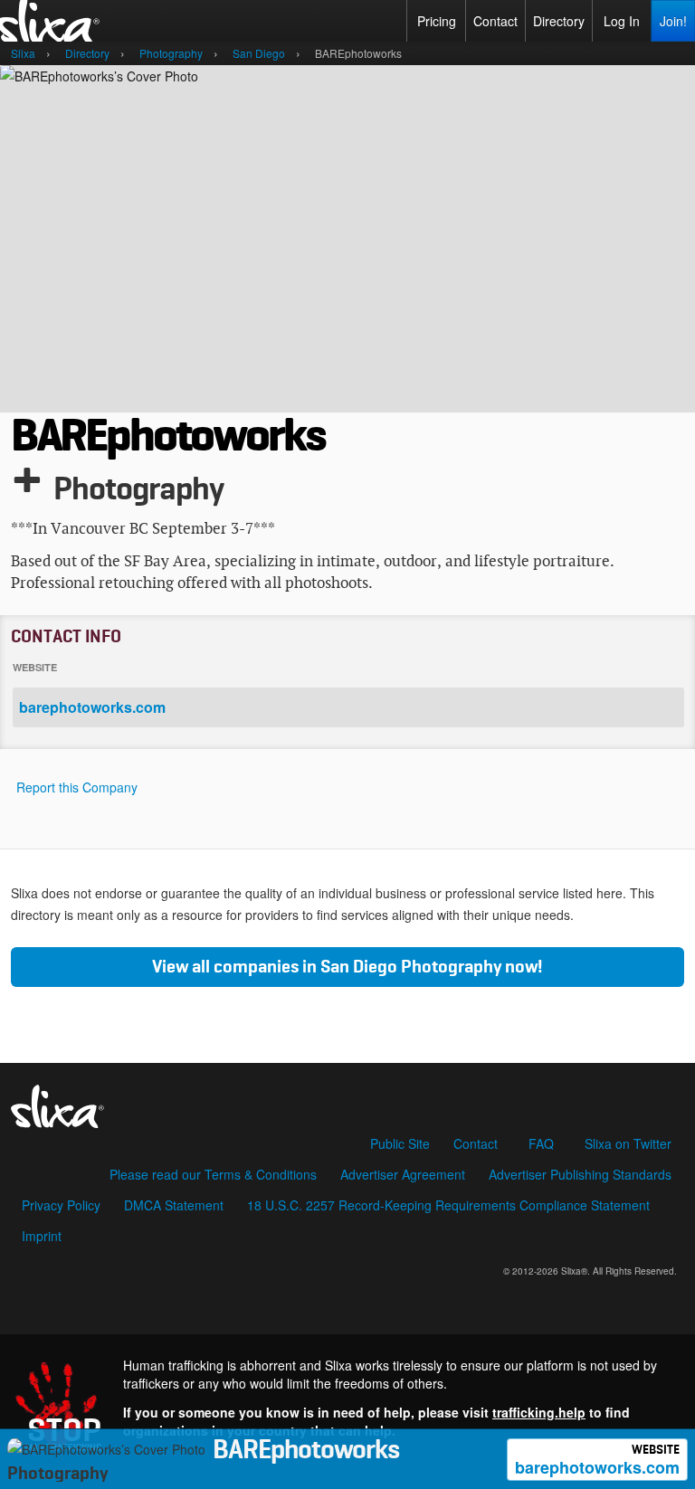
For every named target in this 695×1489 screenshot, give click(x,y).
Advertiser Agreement (402, 1174)
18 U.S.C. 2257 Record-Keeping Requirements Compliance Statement (448, 1205)
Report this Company (77, 787)
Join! (673, 21)
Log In (622, 21)
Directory (559, 21)
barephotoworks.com (597, 1461)
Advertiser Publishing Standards (580, 1174)
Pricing (436, 21)
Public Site (400, 1143)
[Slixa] (347, 1101)
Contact (495, 21)
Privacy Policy (61, 1205)
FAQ (541, 1143)
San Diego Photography (410, 967)
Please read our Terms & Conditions (213, 1174)
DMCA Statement (174, 1205)
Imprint (42, 1236)
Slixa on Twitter (628, 1143)
